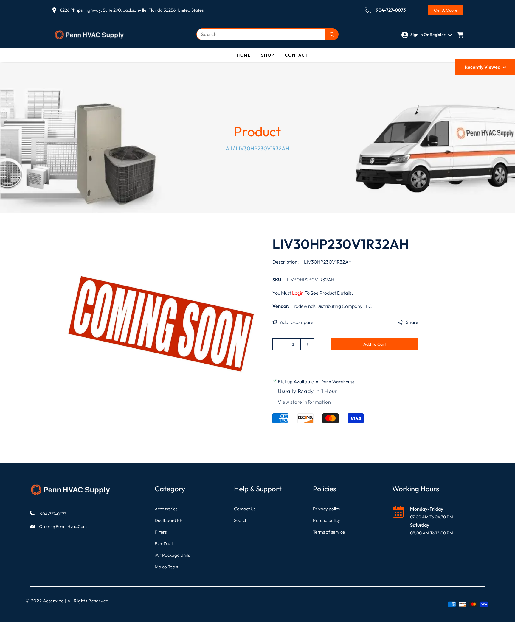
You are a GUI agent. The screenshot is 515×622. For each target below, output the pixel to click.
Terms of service (329, 532)
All (229, 148)
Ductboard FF (168, 520)
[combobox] (267, 34)
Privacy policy (326, 509)
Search (240, 520)
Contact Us (244, 509)
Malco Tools (166, 567)
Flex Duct (164, 543)
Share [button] (412, 322)
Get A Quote (445, 10)
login (298, 293)
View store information (304, 402)
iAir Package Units (172, 555)
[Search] (332, 34)
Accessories (166, 509)
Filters (161, 532)
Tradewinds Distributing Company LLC (331, 306)
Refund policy (326, 520)
